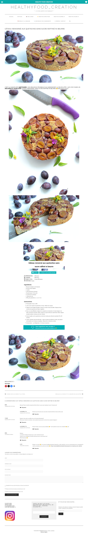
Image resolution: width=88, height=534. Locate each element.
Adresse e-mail (8, 463)
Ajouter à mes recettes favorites (48, 272)
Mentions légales (44, 531)
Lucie (21, 444)
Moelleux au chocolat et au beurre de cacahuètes (68, 394)
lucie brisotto (23, 411)
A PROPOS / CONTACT (60, 21)
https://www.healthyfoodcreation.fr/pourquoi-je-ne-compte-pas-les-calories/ (66, 446)
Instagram (10, 507)
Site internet (8, 469)
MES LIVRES (30, 16)
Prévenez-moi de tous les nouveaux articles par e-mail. (14, 491)
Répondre (24, 407)
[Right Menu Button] (86, 2)
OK (60, 513)
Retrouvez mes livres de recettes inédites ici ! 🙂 (46, 328)
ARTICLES (19, 16)
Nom (6, 458)
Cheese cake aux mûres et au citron (16, 394)
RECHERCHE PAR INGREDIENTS (43, 21)
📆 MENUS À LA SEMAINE (24, 21)
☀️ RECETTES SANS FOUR (43, 16)
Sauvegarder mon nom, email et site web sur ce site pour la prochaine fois (17, 485)
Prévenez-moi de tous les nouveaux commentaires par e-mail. (15, 488)
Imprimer (36, 272)
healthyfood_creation (44, 7)
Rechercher (44, 516)
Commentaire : (8, 475)
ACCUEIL (11, 16)
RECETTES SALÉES (73, 16)
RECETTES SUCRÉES (59, 16)
